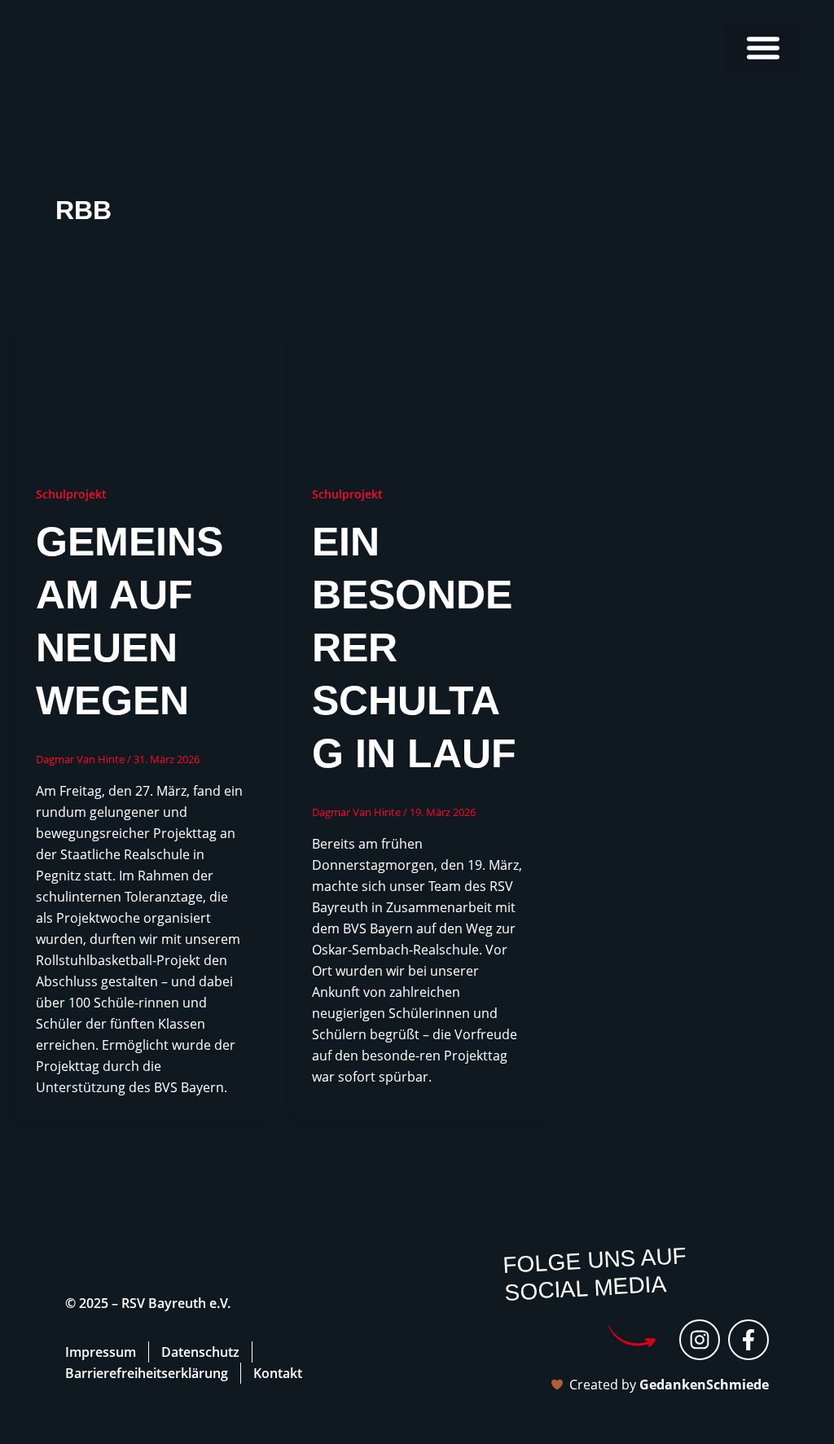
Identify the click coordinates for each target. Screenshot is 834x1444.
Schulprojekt (71, 494)
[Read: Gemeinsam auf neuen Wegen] (141, 393)
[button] (763, 47)
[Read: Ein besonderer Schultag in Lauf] (417, 393)
